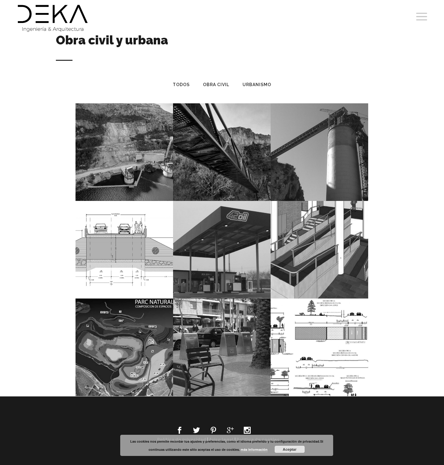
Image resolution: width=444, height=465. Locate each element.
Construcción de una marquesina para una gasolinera (222, 237)
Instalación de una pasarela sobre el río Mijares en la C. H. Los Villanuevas (222, 140)
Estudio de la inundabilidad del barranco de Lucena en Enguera (124, 237)
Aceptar (290, 449)
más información (254, 449)
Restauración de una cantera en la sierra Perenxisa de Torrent (124, 335)
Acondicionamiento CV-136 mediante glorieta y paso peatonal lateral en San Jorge (319, 335)
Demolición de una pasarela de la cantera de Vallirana (319, 140)
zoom (114, 165)
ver (136, 165)
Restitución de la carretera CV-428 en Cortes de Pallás (124, 140)
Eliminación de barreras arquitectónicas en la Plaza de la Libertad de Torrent (319, 237)
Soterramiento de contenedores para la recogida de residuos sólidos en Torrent (222, 335)
